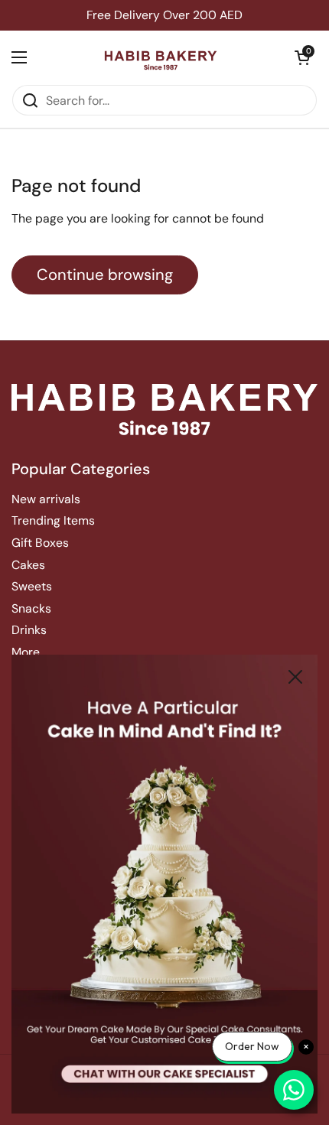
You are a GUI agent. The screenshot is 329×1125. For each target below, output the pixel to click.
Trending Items (53, 520)
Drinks (29, 630)
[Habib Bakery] (161, 57)
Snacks (31, 608)
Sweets (31, 586)
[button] (302, 57)
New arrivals (45, 499)
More (25, 652)
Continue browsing (105, 275)
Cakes (28, 565)
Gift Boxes (40, 543)
